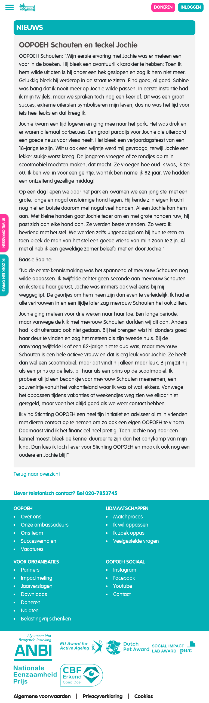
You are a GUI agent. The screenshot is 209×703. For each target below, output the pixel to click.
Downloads (34, 594)
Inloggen (191, 7)
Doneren (163, 7)
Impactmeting (36, 578)
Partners (30, 570)
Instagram (124, 570)
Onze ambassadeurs (45, 525)
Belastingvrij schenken (46, 619)
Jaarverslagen (37, 586)
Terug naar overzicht (37, 474)
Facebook (124, 578)
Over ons (31, 517)
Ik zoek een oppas (4, 275)
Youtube (122, 586)
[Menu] (9, 7)
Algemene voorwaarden (42, 696)
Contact (122, 594)
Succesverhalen (38, 541)
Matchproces (128, 517)
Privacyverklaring (102, 696)
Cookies (143, 696)
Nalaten (30, 610)
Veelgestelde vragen (136, 541)
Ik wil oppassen (4, 233)
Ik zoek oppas (129, 533)
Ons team (32, 533)
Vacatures (32, 549)
